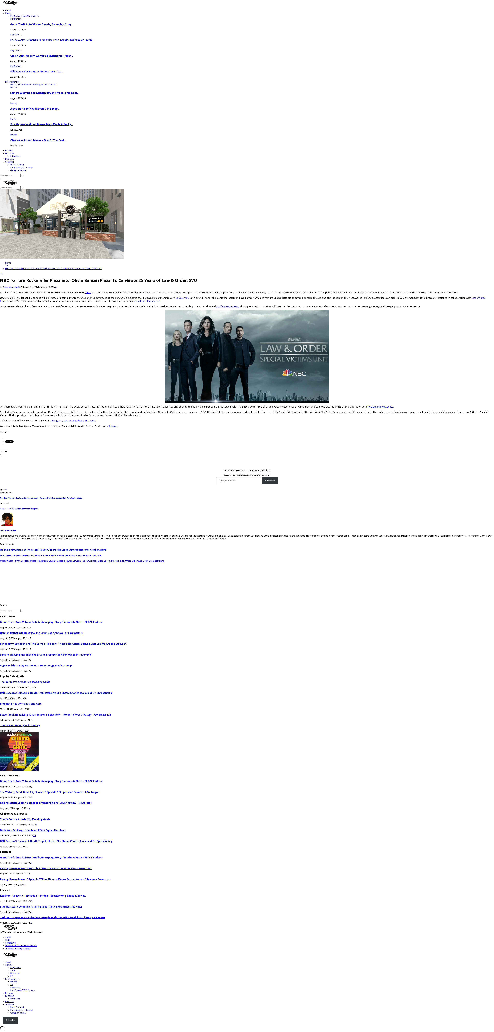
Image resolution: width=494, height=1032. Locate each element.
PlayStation (15, 18)
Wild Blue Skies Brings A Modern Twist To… (36, 71)
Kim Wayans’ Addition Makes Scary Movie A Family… (41, 124)
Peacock (113, 425)
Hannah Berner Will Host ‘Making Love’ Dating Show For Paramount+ (41, 633)
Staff (7, 940)
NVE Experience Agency (380, 406)
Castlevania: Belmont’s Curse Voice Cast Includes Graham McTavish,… (52, 40)
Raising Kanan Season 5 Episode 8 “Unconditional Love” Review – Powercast (46, 802)
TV (1, 273)
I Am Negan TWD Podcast (22, 990)
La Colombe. (182, 297)
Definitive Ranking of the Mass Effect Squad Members (33, 830)
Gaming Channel (18, 170)
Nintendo (14, 973)
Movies (13, 87)
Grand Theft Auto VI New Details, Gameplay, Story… (41, 24)
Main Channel (17, 164)
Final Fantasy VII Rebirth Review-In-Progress (19, 509)
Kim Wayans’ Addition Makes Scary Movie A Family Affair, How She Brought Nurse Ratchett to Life (50, 555)
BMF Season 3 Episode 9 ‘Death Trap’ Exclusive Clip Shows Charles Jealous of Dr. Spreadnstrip (56, 692)
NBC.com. (90, 420)
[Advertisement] (77, 583)
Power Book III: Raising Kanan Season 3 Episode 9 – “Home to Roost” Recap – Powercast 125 (55, 714)
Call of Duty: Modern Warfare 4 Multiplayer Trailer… (41, 55)
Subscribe (270, 480)
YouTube (9, 161)
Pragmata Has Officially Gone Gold (21, 703)
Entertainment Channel (21, 167)
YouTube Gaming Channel (17, 948)
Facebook (78, 420)
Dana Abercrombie (12, 287)
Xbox (12, 970)
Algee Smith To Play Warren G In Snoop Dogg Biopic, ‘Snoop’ (36, 665)
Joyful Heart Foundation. (146, 300)
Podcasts (9, 159)
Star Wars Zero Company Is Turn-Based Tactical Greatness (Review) (41, 906)
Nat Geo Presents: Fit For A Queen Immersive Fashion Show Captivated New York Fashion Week (41, 498)
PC (11, 976)
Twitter (67, 420)
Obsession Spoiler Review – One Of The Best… (38, 140)
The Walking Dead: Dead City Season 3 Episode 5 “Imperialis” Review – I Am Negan (49, 792)
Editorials (9, 153)
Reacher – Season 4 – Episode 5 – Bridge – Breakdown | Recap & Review (43, 895)
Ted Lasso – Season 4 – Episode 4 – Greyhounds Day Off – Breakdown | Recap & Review (52, 917)
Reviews (9, 150)
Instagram (56, 420)
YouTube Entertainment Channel (21, 945)
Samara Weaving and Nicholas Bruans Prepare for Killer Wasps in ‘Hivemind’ (45, 654)
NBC (88, 292)
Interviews (15, 156)
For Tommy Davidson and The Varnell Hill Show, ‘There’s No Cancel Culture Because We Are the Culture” (53, 549)
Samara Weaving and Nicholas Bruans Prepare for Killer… (44, 92)
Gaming (9, 13)
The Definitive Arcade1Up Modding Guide (25, 681)
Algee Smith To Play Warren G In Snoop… (35, 108)
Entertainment (12, 81)
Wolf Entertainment (227, 306)
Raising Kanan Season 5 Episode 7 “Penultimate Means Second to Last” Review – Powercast (55, 879)
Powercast (15, 987)
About (8, 10)
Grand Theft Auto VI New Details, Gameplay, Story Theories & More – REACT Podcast (51, 622)
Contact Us (10, 942)
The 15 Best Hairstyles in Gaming (20, 725)
